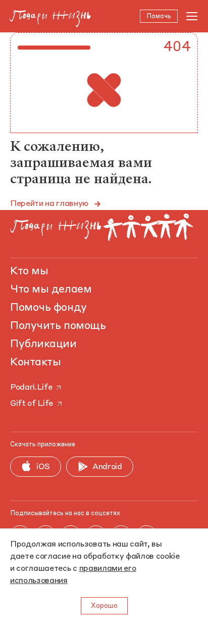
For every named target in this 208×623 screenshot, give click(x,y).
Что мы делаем (50, 289)
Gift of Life (31, 404)
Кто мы (29, 271)
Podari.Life (31, 388)
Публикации (43, 344)
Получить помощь (58, 325)
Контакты (35, 362)
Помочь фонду (48, 307)
